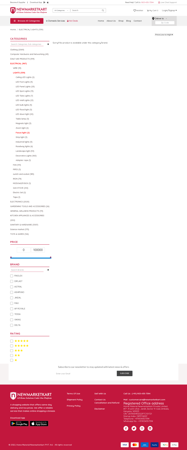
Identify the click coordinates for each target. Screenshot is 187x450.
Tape (16, 197)
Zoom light (22, 128)
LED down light (24, 114)
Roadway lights (24, 146)
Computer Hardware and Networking (29, 54)
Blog (128, 20)
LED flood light (24, 109)
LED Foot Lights (24, 82)
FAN (17, 165)
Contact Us (100, 399)
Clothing (17, 49)
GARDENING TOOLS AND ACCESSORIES (29, 206)
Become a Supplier (17, 2)
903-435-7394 (147, 2)
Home (101, 20)
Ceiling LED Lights (25, 77)
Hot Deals (73, 21)
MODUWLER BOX (22, 183)
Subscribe (124, 373)
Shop (120, 20)
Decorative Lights (26, 155)
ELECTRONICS (19, 201)
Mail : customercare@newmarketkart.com (144, 399)
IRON (17, 179)
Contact (138, 20)
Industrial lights (24, 142)
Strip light (21, 137)
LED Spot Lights (25, 91)
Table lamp (22, 119)
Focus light (23, 132)
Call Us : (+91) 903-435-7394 (136, 393)
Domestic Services (56, 21)
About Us (111, 20)
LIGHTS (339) (37, 29)
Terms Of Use (73, 393)
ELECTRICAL (24, 29)
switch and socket (23, 174)
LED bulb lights (24, 105)
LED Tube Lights (24, 96)
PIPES (17, 169)
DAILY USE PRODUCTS (22, 59)
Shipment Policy (75, 399)
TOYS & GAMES (19, 234)
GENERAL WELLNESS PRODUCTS (26, 211)
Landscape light (25, 151)
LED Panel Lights (25, 86)
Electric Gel (19, 192)
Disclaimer (99, 408)
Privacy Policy (73, 405)
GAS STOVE (20, 188)
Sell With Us (100, 393)
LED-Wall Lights (24, 100)
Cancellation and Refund (106, 402)
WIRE (17, 68)
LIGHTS (19, 72)
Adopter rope (23, 160)
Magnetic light (23, 123)
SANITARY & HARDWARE (24, 224)
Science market (19, 229)
